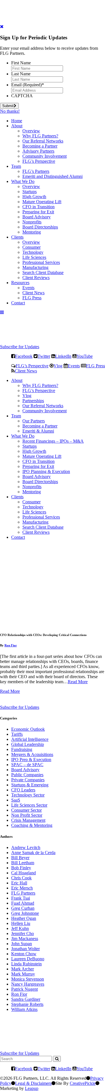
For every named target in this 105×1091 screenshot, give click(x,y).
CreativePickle (82, 1083)
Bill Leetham (22, 862)
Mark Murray (23, 974)
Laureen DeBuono (27, 958)
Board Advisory (36, 216)
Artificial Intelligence (29, 739)
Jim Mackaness (24, 938)
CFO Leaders (23, 789)
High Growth (34, 196)
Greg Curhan (22, 908)
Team (16, 166)
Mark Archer (22, 968)
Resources (20, 282)
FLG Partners (23, 893)
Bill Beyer (20, 857)
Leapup (31, 1088)
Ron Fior (10, 645)
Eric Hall (19, 883)
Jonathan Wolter (25, 948)
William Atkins (24, 1009)
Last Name (21, 73)
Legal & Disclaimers (33, 1083)
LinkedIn (63, 356)
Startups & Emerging (29, 784)
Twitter (44, 356)
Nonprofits (31, 221)
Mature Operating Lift (41, 201)
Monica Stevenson (27, 979)
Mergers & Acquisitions (32, 754)
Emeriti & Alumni (38, 431)
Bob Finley (21, 867)
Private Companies (28, 779)
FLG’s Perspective (38, 161)
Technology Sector (28, 795)
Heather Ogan (23, 918)
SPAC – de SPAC (27, 764)
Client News (33, 292)
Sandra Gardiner (25, 999)
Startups (29, 191)
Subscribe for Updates (19, 346)
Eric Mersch (22, 888)
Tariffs (17, 734)
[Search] (57, 1059)
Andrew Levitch (25, 847)
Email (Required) (27, 84)
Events (28, 287)
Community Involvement (44, 156)
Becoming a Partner (39, 146)
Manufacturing (35, 267)
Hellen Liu (20, 923)
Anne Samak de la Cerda (33, 852)
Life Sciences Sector (29, 805)
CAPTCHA (22, 95)
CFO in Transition (38, 206)
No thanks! (10, 111)
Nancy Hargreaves (27, 984)
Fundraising (21, 749)
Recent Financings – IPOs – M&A (53, 441)
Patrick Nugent (24, 989)
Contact (18, 302)
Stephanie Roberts (27, 1004)
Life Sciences (34, 257)
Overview (31, 130)
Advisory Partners (38, 151)
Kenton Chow (23, 953)
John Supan (21, 943)
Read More (78, 681)
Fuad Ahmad (22, 903)
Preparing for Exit (38, 211)
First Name (21, 62)
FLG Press (31, 297)
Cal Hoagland (23, 872)
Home (16, 120)
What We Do (22, 181)
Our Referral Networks (42, 141)
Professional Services (41, 262)
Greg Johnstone (25, 913)
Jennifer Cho (22, 933)
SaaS (15, 800)
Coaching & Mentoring (31, 825)
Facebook (23, 356)
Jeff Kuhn (20, 928)
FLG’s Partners (35, 171)
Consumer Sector (26, 810)
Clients (17, 237)
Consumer (31, 247)
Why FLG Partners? (40, 135)
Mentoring (31, 232)
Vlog (57, 365)
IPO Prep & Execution (31, 759)
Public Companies (27, 774)
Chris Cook (21, 877)
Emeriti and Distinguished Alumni (52, 176)
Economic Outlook (28, 729)
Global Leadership (27, 744)
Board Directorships (40, 227)
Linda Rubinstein (26, 963)
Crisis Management (28, 820)
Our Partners (33, 420)
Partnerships (33, 400)
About (16, 125)
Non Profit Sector (26, 815)
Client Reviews (36, 277)
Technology (32, 252)
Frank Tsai (20, 898)
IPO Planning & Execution (46, 471)
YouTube (84, 356)
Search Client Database (43, 272)
